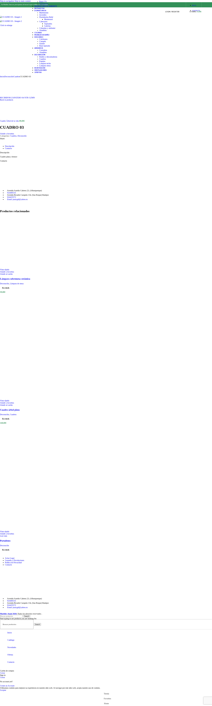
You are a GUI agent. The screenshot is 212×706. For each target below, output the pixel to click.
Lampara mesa (45, 66)
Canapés (42, 41)
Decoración (8, 77)
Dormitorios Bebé (46, 17)
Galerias (47, 26)
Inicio (2, 77)
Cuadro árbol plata (10, 410)
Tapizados (48, 24)
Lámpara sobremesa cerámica (15, 278)
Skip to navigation (7, 1)
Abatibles (43, 30)
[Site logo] (13, 16)
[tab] (9, 146)
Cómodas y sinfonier (47, 28)
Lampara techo (45, 63)
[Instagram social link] (182, 4)
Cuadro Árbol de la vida (9, 121)
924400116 (11, 193)
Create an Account (7, 686)
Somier (42, 44)
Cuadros (42, 59)
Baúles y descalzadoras (48, 57)
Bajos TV (43, 2)
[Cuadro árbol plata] (26, 345)
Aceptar (3, 690)
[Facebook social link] (178, 4)
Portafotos (5, 540)
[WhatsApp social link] (11, 138)
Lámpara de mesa (17, 284)
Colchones (43, 39)
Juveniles (42, 15)
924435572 (11, 197)
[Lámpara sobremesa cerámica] (26, 267)
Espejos (42, 61)
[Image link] (18, 186)
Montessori (48, 19)
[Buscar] (182, 11)
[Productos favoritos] (185, 11)
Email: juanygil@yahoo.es (17, 199)
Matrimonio (43, 13)
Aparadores (43, 4)
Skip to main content (23, 1)
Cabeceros (43, 21)
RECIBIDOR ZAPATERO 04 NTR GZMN (17, 98)
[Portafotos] (26, 476)
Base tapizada (44, 46)
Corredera (43, 50)
